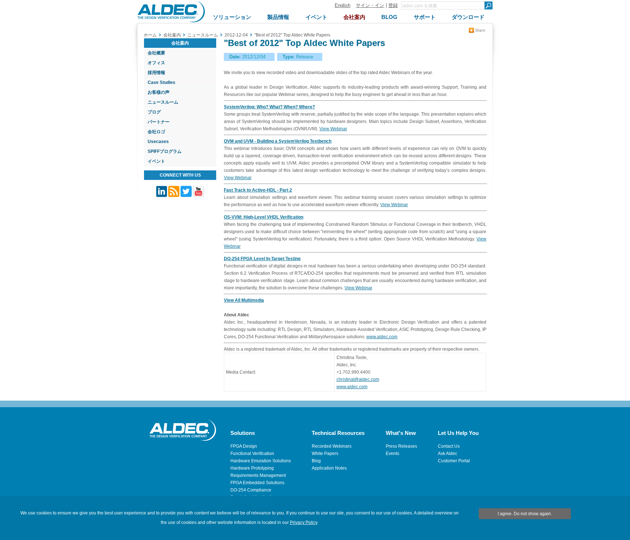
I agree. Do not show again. (525, 513)
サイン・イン (370, 5)
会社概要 (156, 52)
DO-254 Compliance (250, 490)
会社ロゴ (156, 131)
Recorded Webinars (331, 446)
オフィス (156, 62)
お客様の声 (159, 92)
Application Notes (329, 468)
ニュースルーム (163, 102)
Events (392, 453)
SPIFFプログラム (165, 151)
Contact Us (449, 446)
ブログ (154, 112)
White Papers (325, 453)
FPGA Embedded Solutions (257, 482)
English (342, 5)
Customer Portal (454, 460)
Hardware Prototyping (252, 468)
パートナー (159, 121)
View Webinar (333, 128)
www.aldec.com (381, 336)
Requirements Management (258, 475)
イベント (156, 161)
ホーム (150, 35)
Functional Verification (252, 453)
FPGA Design (243, 446)
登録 (393, 5)
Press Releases (401, 446)
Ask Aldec (447, 453)
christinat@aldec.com (358, 379)
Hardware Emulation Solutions (260, 460)
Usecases (158, 141)
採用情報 (156, 72)
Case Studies (161, 82)
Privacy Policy (303, 522)
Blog (316, 460)
